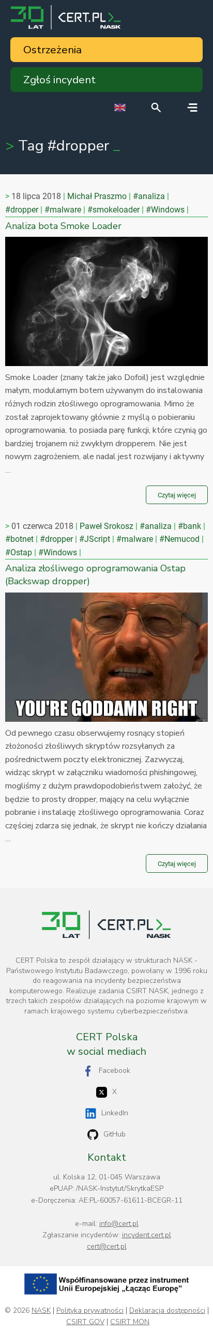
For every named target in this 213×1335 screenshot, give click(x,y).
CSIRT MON (129, 1322)
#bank (189, 526)
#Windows (165, 210)
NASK (41, 1310)
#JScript (94, 539)
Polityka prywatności (90, 1310)
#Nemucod (179, 539)
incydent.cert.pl (146, 1235)
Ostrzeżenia (52, 49)
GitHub (114, 1134)
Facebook (114, 1070)
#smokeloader (113, 210)
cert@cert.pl (107, 1246)
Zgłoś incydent (59, 79)
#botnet (19, 539)
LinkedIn (114, 1113)
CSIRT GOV (85, 1322)
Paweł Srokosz (106, 526)
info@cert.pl (119, 1223)
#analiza (149, 196)
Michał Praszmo (97, 196)
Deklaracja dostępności (167, 1310)
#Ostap (18, 552)
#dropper (21, 210)
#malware (62, 210)
